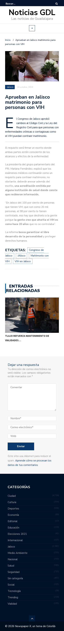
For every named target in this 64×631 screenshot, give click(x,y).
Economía (13, 515)
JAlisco (21, 255)
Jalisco (10, 87)
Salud (11, 565)
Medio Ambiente (17, 553)
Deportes (13, 508)
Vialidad (12, 603)
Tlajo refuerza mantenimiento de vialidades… (27, 338)
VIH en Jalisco (23, 261)
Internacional (15, 540)
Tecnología (14, 591)
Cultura (12, 502)
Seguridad (13, 572)
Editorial (12, 521)
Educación (13, 527)
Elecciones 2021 (17, 534)
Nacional (13, 559)
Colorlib (51, 626)
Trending (13, 597)
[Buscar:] (16, 3)
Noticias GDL (32, 12)
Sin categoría (15, 578)
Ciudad (12, 496)
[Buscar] (56, 3)
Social (11, 584)
